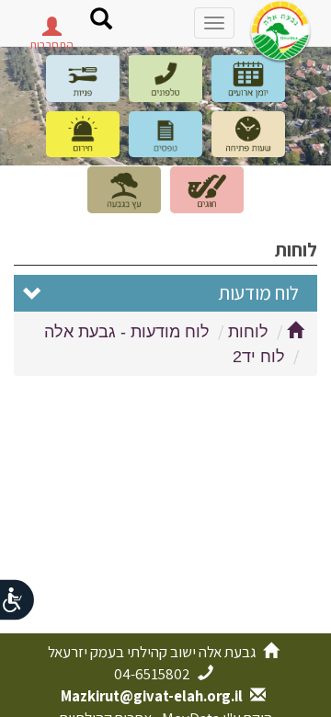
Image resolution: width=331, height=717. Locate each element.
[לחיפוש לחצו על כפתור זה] (101, 21)
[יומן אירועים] (248, 78)
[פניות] (83, 78)
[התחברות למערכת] (51, 30)
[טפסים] (165, 134)
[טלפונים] (165, 78)
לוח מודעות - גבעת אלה (127, 332)
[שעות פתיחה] (248, 134)
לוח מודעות (258, 292)
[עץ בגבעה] (124, 189)
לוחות (248, 332)
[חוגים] (207, 189)
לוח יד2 (259, 356)
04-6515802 (153, 674)
